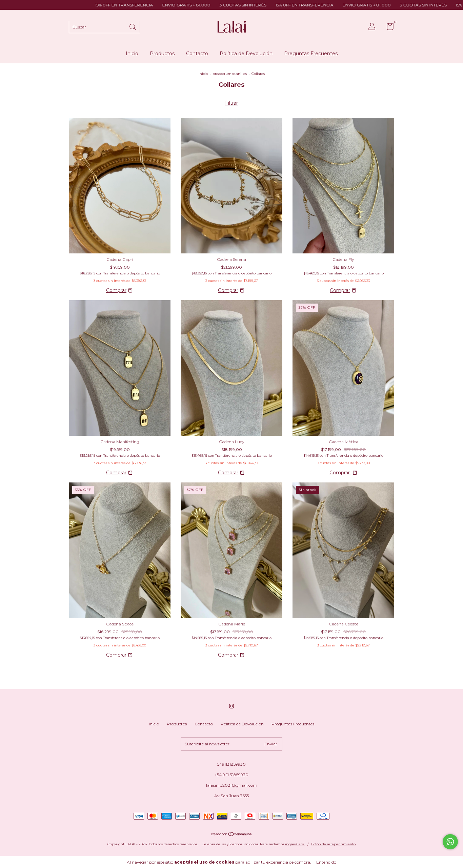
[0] (387, 28)
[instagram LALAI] (231, 706)
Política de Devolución (246, 53)
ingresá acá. (295, 844)
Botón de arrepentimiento (333, 844)
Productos (162, 53)
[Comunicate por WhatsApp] (450, 841)
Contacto (197, 53)
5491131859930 (231, 764)
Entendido (326, 862)
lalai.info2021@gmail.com (231, 785)
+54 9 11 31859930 (231, 774)
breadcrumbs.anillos (230, 73)
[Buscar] (133, 26)
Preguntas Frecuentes (311, 53)
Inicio (132, 53)
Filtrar (231, 103)
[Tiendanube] (231, 835)
